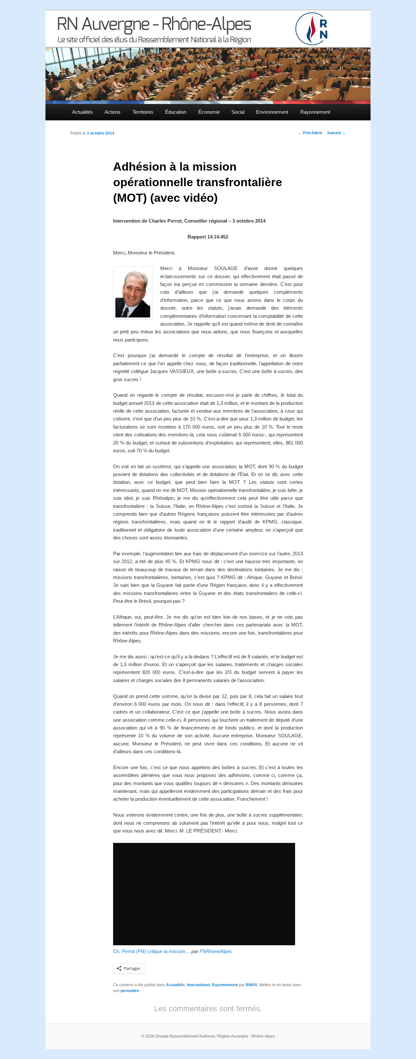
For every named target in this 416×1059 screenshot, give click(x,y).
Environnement (272, 112)
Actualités (82, 112)
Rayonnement (315, 112)
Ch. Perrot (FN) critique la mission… (151, 951)
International (198, 985)
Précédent (310, 133)
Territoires (143, 112)
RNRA (251, 985)
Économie (209, 112)
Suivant (336, 133)
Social (237, 112)
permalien (130, 990)
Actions (113, 112)
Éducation (175, 112)
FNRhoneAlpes (216, 951)
